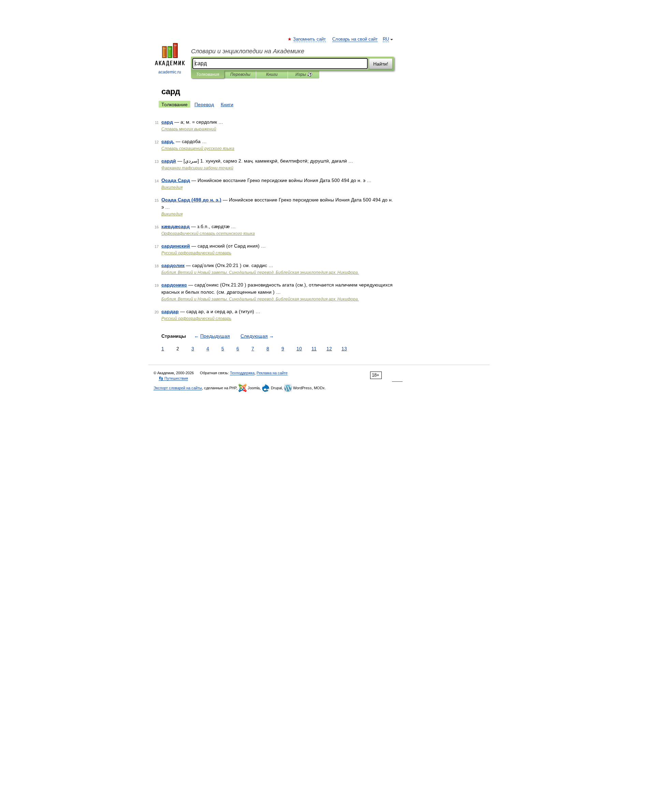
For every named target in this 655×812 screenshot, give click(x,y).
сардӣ (168, 161)
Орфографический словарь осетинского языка (208, 233)
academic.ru (169, 72)
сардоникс (174, 285)
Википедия (172, 187)
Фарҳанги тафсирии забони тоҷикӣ (197, 168)
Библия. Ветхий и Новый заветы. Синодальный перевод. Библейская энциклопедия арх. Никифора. (260, 272)
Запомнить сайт (310, 39)
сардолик (173, 265)
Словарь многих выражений (188, 129)
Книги (272, 74)
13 (344, 348)
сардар (170, 311)
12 (329, 348)
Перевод (204, 104)
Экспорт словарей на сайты (178, 388)
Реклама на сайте (272, 373)
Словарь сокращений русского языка (197, 148)
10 (299, 348)
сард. (167, 141)
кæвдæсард (175, 226)
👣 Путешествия (173, 378)
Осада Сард (175, 180)
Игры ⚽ (303, 74)
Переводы (240, 74)
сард (167, 122)
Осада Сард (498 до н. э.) (191, 199)
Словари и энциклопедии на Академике (247, 51)
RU (386, 39)
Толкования (207, 74)
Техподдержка (242, 373)
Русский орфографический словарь (196, 253)
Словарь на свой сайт (355, 39)
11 (314, 348)
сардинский (175, 246)
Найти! (380, 64)
